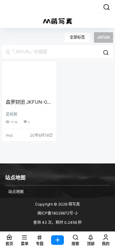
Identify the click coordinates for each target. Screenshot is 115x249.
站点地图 (16, 191)
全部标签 (77, 37)
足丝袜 (11, 114)
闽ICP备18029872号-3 (57, 213)
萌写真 (73, 204)
